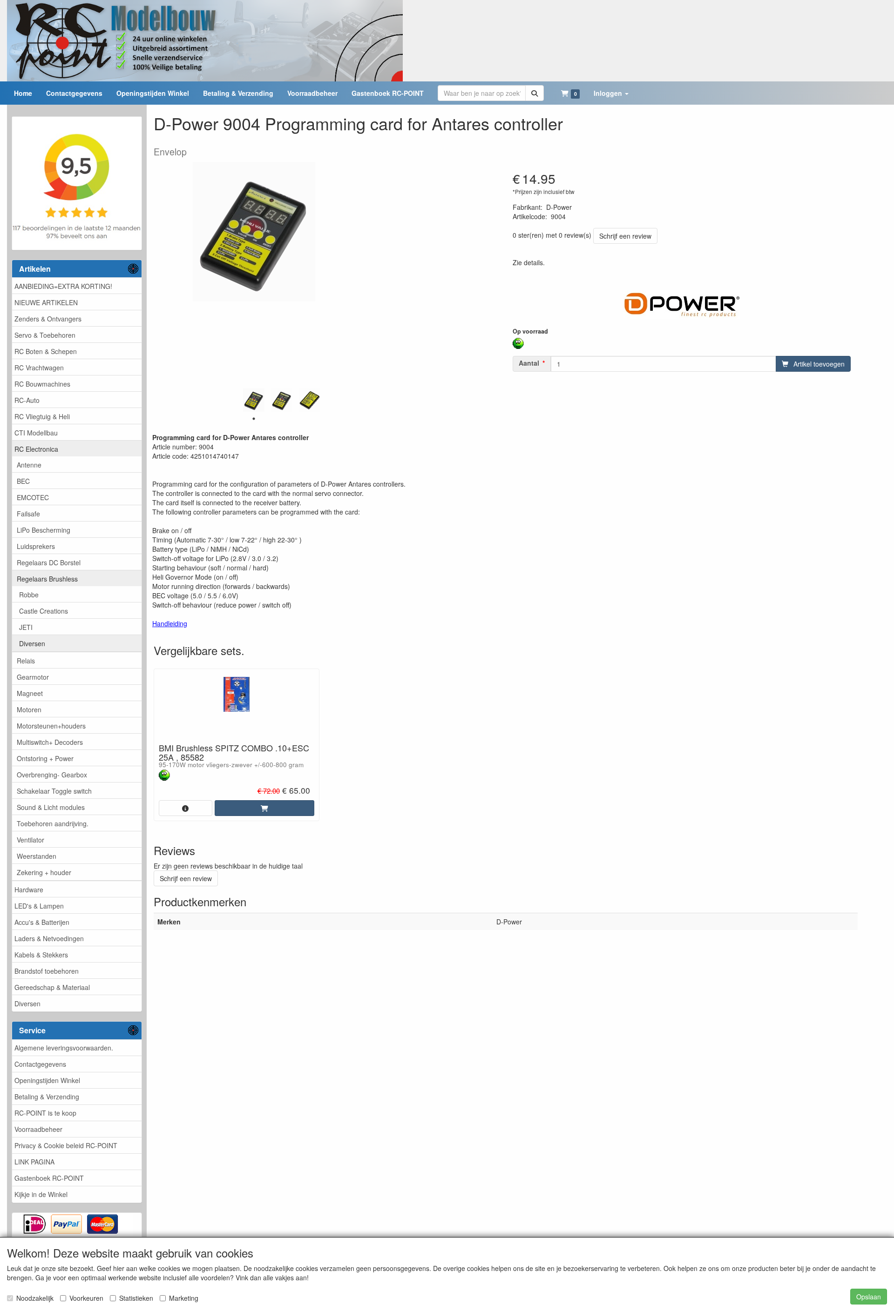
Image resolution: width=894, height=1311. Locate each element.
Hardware (28, 889)
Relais (26, 660)
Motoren (29, 709)
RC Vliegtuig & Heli (42, 416)
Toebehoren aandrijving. (52, 823)
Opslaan (868, 1296)
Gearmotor (33, 677)
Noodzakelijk (35, 1298)
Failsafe (28, 513)
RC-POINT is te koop (45, 1112)
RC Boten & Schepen (45, 351)
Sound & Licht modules (51, 807)
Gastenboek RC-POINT (49, 1178)
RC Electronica (36, 449)
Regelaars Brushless (47, 578)
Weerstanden (36, 856)
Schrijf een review (625, 236)
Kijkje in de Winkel (41, 1194)
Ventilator (30, 839)
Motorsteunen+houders (51, 725)
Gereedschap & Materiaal (52, 987)
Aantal (529, 363)
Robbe (29, 594)
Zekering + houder (44, 872)
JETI (26, 627)
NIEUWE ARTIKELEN (46, 302)
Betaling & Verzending (46, 1096)
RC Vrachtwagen (39, 367)
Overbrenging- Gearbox (52, 774)
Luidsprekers (36, 546)
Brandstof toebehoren (46, 971)
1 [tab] (253, 418)
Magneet (30, 693)
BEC (23, 481)
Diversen (32, 643)
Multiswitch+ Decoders (50, 742)
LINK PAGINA (34, 1161)
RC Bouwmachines (42, 383)
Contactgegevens (40, 1064)
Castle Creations (43, 610)
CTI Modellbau (36, 432)
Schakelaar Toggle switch (54, 791)
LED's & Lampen (39, 905)
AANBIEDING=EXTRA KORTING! (63, 286)
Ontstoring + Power (45, 758)
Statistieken (136, 1298)
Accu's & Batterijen (41, 922)
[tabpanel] (253, 400)
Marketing (183, 1298)
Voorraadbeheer (38, 1129)
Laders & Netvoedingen (49, 938)
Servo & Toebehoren (44, 335)
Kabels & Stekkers (41, 954)
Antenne (29, 464)
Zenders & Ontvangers (47, 318)
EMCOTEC (33, 497)
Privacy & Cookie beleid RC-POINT (65, 1145)
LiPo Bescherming (43, 530)
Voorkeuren (86, 1298)
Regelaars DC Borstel (49, 562)
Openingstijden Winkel (47, 1080)
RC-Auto (27, 400)
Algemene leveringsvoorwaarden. (63, 1047)
